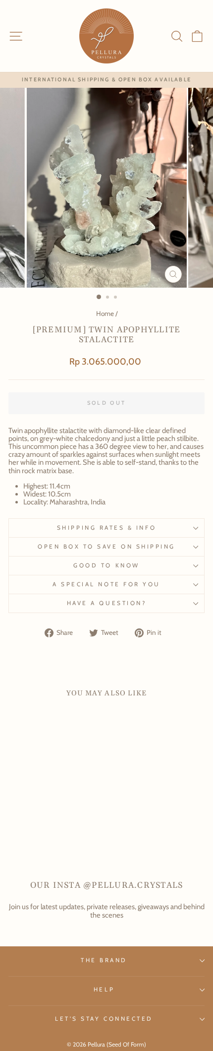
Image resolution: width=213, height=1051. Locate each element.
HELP (104, 989)
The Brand (104, 960)
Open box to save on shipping (106, 546)
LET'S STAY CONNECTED (104, 1018)
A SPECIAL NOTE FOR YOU (106, 584)
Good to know (106, 565)
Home (105, 313)
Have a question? (107, 603)
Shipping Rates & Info (106, 527)
